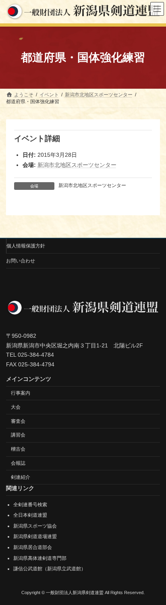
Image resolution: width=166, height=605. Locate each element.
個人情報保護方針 (25, 246)
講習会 (18, 435)
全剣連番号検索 (30, 504)
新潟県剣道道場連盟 (35, 536)
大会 (16, 407)
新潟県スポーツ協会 (35, 525)
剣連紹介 (20, 477)
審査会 (18, 421)
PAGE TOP (154, 578)
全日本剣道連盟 (30, 515)
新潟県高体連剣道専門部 (39, 558)
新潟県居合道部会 (32, 547)
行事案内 (20, 393)
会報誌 (18, 463)
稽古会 (18, 449)
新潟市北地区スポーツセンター (76, 165)
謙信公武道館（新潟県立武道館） (49, 569)
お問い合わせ (20, 261)
